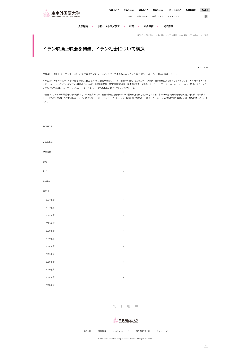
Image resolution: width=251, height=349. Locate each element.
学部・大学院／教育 (109, 26)
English (205, 10)
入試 (45, 171)
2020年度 (50, 231)
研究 (131, 26)
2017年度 (50, 254)
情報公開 (87, 331)
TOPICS (149, 35)
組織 (130, 16)
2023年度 (50, 207)
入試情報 (168, 26)
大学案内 (83, 26)
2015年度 (50, 269)
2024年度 (50, 200)
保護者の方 (143, 10)
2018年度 (50, 246)
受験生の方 (114, 10)
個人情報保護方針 (143, 331)
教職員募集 (102, 331)
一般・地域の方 (174, 10)
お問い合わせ (142, 16)
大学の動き (160, 35)
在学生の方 (129, 10)
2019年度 (50, 238)
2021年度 (50, 223)
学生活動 (47, 152)
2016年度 (50, 262)
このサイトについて (121, 331)
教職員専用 (191, 10)
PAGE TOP (206, 345)
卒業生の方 (158, 10)
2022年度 (50, 215)
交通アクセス (158, 16)
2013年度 (50, 285)
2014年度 (50, 277)
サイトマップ (173, 16)
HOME (140, 35)
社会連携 (149, 26)
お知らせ (47, 181)
